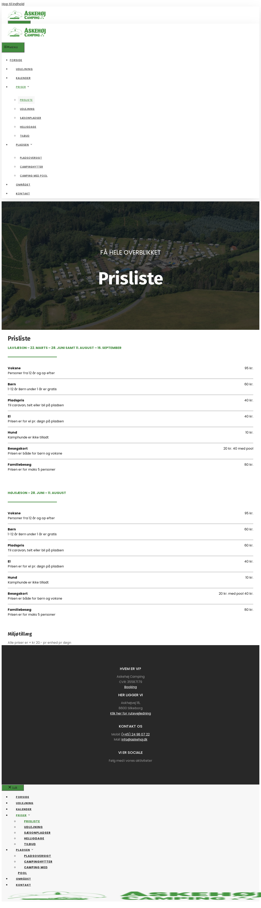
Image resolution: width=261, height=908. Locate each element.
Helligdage (28, 127)
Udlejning (24, 69)
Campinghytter (31, 166)
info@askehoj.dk (134, 739)
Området (23, 185)
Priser (21, 87)
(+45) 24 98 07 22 (135, 734)
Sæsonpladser (30, 118)
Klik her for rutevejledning (130, 713)
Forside (16, 60)
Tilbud (25, 136)
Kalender (23, 78)
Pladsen (22, 145)
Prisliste (26, 100)
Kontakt (23, 194)
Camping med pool (34, 175)
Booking (130, 687)
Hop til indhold (13, 4)
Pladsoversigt (31, 158)
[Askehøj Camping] (27, 40)
